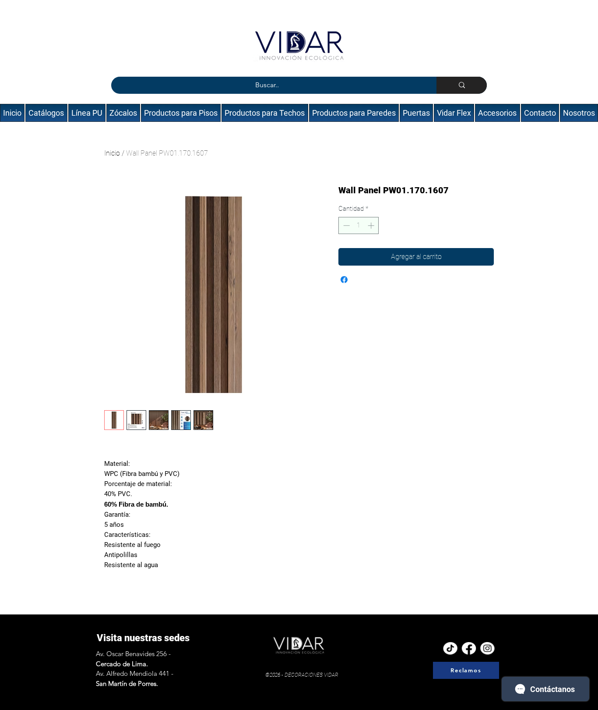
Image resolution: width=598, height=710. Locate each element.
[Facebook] (469, 648)
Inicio (112, 153)
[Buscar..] (461, 85)
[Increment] (372, 225)
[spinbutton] (359, 225)
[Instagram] (487, 648)
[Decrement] (346, 225)
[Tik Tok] (450, 648)
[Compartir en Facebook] (344, 279)
